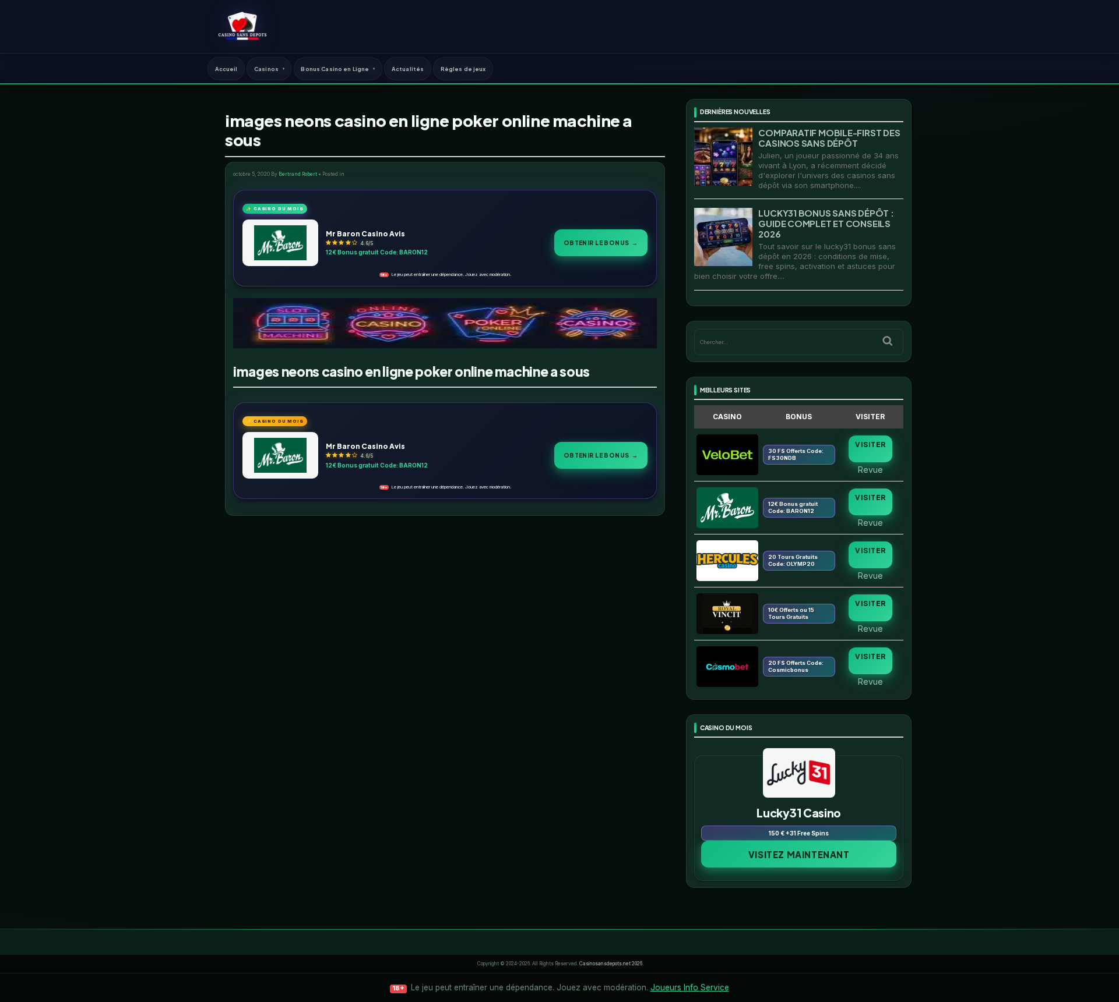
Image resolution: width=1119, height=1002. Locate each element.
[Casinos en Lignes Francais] (242, 26)
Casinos (266, 68)
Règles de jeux (463, 68)
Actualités (408, 68)
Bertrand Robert (298, 174)
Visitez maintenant (799, 854)
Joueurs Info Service (689, 987)
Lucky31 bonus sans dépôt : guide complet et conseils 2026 (825, 223)
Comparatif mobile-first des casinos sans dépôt (829, 137)
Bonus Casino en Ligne (335, 68)
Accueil (226, 68)
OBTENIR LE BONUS (601, 242)
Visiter (870, 444)
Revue (870, 469)
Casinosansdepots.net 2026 (610, 963)
